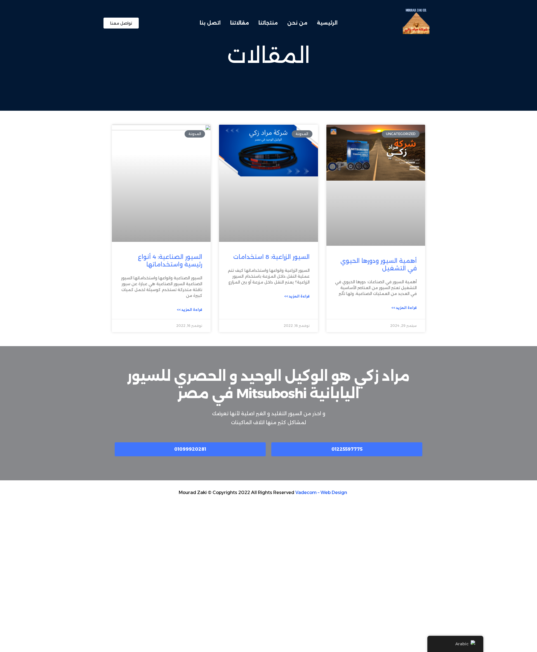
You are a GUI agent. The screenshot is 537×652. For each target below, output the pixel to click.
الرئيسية (327, 23)
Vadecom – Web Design (321, 492)
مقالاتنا (239, 23)
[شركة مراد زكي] (415, 22)
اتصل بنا (210, 23)
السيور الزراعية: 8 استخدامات (271, 256)
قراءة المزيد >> (404, 308)
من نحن (297, 23)
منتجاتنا (268, 23)
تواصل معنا (121, 22)
